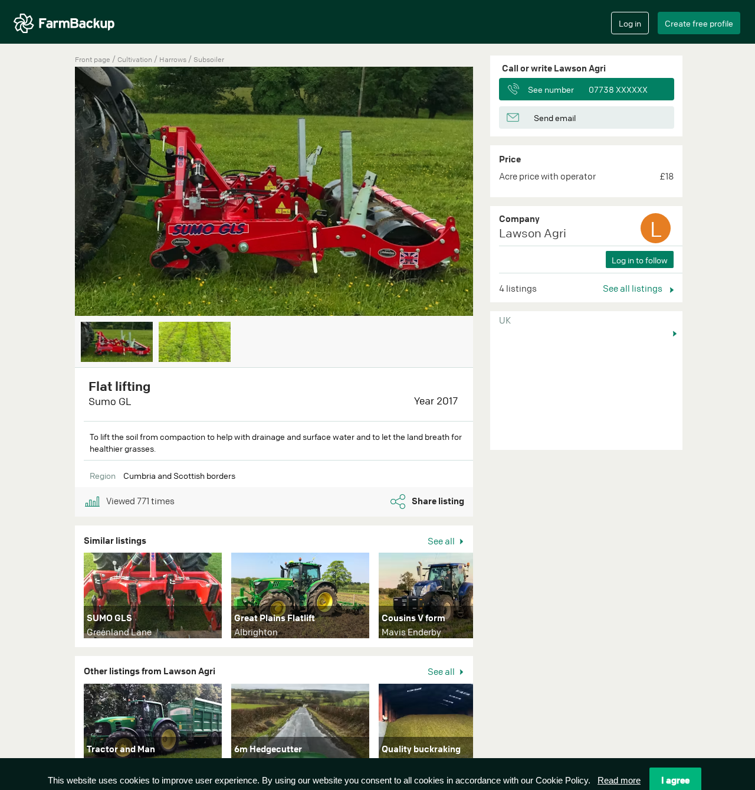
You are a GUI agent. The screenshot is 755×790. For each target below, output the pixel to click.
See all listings (633, 288)
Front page (92, 59)
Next (491, 192)
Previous (57, 192)
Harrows (173, 59)
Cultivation (135, 59)
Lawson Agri (532, 233)
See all (442, 541)
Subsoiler (208, 59)
